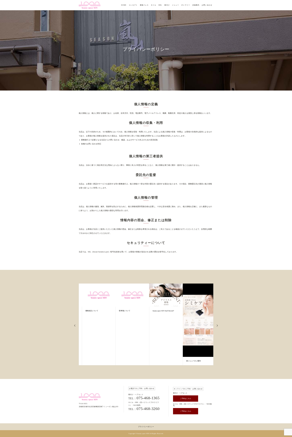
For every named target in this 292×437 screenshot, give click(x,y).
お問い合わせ (207, 5)
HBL (160, 5)
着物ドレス (144, 5)
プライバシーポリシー (146, 427)
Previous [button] (75, 325)
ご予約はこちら (185, 398)
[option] (95, 324)
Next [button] (217, 325)
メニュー (175, 5)
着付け (167, 5)
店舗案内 (195, 5)
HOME (123, 5)
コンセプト (133, 5)
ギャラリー (185, 5)
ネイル (153, 5)
